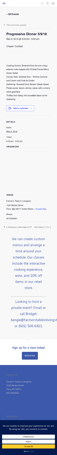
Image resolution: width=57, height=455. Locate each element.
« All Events (12, 14)
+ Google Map (40, 208)
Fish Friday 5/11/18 (41, 227)
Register (30, 355)
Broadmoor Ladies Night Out (19, 227)
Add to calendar (20, 108)
